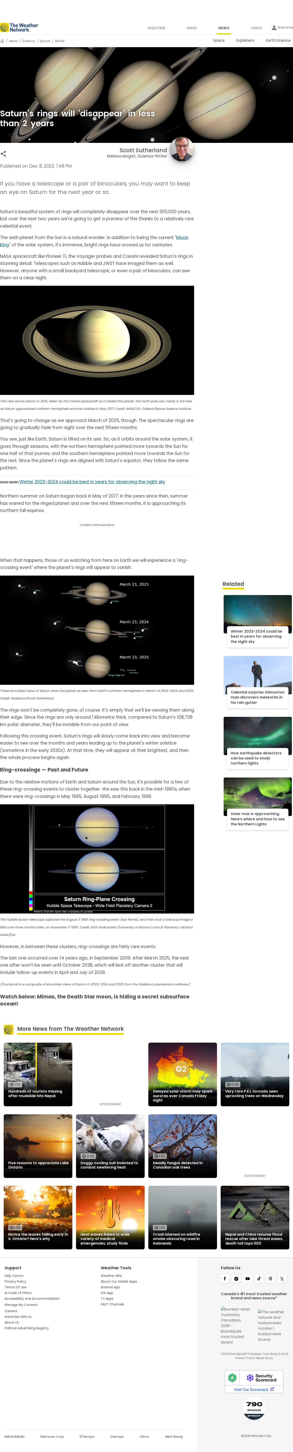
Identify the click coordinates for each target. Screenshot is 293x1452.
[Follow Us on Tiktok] (259, 1279)
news (13, 41)
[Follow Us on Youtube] (247, 1279)
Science (28, 41)
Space (45, 41)
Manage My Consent (21, 1305)
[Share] (3, 153)
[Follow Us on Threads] (270, 1279)
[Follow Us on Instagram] (236, 1279)
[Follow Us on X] (282, 1279)
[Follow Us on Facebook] (225, 1279)
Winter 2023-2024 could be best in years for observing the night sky (92, 482)
